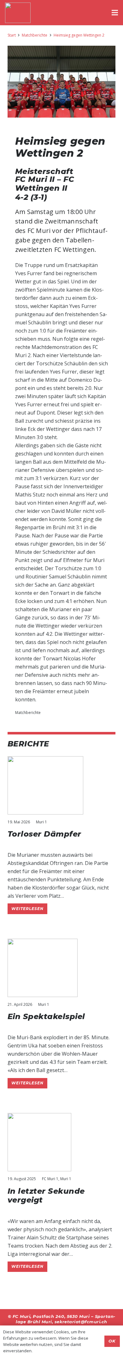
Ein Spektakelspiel (46, 1016)
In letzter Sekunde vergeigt (46, 1195)
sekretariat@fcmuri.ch (81, 1321)
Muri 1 (41, 822)
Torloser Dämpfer (44, 833)
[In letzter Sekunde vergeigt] (39, 1117)
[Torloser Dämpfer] (45, 760)
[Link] (18, 13)
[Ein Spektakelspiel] (43, 942)
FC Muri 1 (50, 1178)
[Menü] (115, 12)
